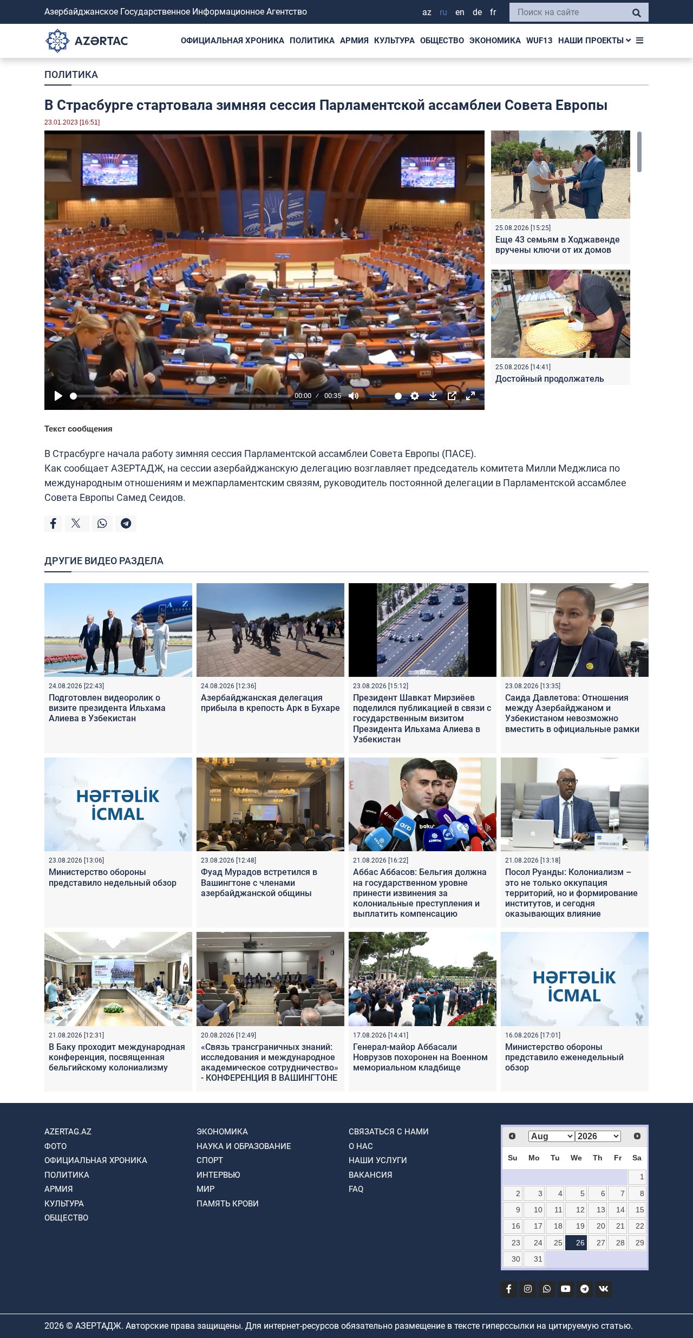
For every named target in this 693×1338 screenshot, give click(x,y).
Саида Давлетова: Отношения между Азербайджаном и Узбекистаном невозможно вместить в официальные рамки (572, 713)
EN (460, 12)
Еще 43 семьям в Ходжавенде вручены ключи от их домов (557, 244)
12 (580, 1209)
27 (601, 1242)
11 (558, 1209)
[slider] (180, 396)
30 (516, 1259)
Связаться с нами (389, 1132)
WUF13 (539, 40)
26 (580, 1242)
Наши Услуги (378, 1160)
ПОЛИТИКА (312, 40)
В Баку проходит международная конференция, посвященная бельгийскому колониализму (117, 1057)
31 (538, 1259)
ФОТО (55, 1146)
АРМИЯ (354, 40)
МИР (205, 1189)
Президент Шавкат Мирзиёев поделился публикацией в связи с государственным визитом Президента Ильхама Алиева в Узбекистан (422, 719)
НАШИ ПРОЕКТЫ (592, 40)
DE (477, 12)
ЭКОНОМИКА (495, 40)
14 (620, 1209)
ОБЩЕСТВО (442, 40)
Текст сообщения (78, 428)
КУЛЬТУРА (394, 40)
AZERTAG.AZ (67, 1132)
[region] (566, 257)
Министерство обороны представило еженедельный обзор (564, 1057)
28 (620, 1242)
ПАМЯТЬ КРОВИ (228, 1204)
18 (558, 1226)
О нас (361, 1146)
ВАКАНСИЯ (371, 1175)
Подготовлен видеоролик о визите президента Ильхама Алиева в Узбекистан (107, 708)
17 (538, 1226)
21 (620, 1226)
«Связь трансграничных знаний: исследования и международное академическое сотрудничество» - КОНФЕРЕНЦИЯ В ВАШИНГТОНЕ (269, 1063)
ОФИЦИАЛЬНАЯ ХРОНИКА (232, 40)
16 (516, 1226)
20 (601, 1226)
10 (538, 1209)
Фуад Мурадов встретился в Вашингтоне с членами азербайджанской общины (259, 882)
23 (516, 1242)
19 (580, 1226)
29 (640, 1242)
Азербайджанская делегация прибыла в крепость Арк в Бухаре (270, 703)
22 (640, 1226)
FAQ (356, 1189)
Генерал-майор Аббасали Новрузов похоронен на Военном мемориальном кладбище (420, 1057)
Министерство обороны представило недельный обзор (112, 877)
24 (538, 1242)
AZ (427, 12)
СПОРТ (210, 1160)
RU (443, 12)
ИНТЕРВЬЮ (218, 1175)
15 (640, 1209)
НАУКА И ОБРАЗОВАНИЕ (244, 1146)
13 (601, 1209)
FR (493, 12)
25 (558, 1242)
